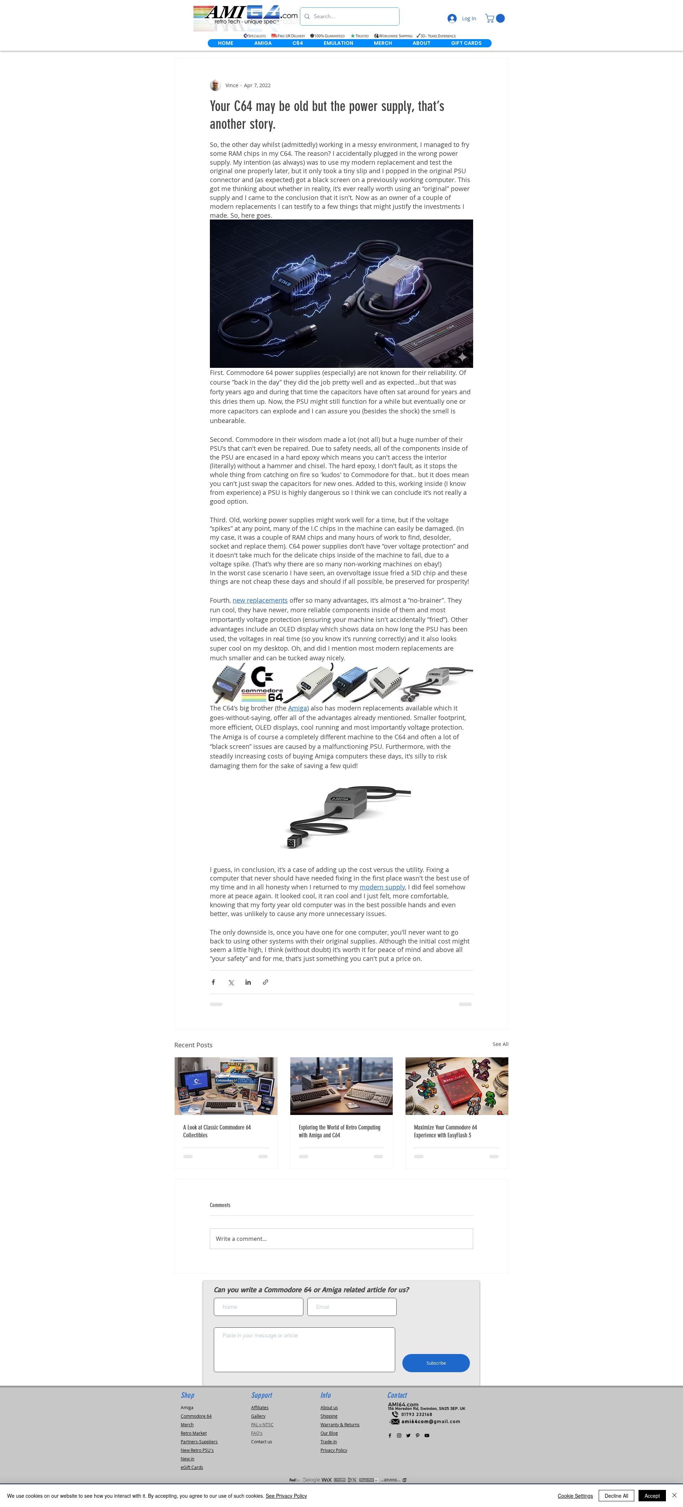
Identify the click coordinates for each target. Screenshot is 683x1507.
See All (501, 1044)
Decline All (616, 1495)
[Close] (674, 1495)
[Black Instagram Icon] (399, 1435)
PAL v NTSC (262, 1424)
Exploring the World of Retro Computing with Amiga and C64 (339, 1131)
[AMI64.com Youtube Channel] (427, 1435)
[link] (496, 18)
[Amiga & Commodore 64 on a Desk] (341, 1086)
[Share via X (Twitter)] (230, 982)
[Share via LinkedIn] (248, 982)
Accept (652, 1495)
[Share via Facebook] (213, 982)
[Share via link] (265, 982)
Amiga (187, 1407)
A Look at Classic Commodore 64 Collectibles (217, 1131)
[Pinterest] (417, 1435)
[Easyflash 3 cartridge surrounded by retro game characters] (457, 1086)
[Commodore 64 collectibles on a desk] (226, 1086)
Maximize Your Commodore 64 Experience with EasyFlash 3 (445, 1131)
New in (187, 1458)
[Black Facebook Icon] (390, 1435)
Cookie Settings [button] (575, 1495)
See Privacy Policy (286, 1495)
